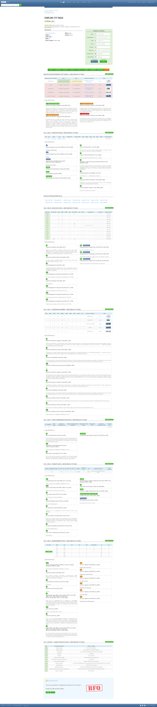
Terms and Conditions (17, 705)
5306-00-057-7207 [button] (49, 200)
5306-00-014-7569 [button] (67, 200)
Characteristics (100, 69)
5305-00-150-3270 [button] (85, 202)
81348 (100, 84)
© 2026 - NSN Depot (150, 705)
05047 (100, 81)
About (78, 2)
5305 (49, 138)
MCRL (51, 69)
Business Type (90, 53)
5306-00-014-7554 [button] (58, 202)
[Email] (48, 692)
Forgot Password (150, 2)
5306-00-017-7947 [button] (76, 202)
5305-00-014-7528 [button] (76, 200)
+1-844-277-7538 (132, 2)
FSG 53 (47, 33)
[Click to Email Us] (49, 551)
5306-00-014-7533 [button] (85, 200)
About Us (9, 705)
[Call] (53, 692)
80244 (100, 96)
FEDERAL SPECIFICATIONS (89, 84)
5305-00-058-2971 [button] (58, 200)
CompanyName (90, 37)
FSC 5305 (52, 33)
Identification (58, 69)
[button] (62, 2)
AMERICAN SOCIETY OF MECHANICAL (89, 81)
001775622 (54, 138)
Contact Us (83, 2)
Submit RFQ (111, 74)
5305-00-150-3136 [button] (94, 202)
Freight (86, 69)
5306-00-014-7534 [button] (94, 200)
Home (74, 2)
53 (45, 138)
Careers (89, 2)
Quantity (91, 47)
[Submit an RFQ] (51, 551)
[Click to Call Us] (46, 551)
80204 (100, 88)
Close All (106, 69)
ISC (79, 69)
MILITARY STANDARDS (89, 92)
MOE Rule (65, 69)
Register (144, 2)
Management (93, 69)
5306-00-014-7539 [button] (103, 200)
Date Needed (90, 56)
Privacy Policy (26, 705)
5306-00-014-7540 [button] (49, 202)
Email (92, 40)
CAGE (72, 69)
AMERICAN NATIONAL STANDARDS (89, 88)
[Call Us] (105, 74)
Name (92, 34)
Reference (91, 50)
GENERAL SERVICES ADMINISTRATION (89, 96)
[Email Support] (107, 74)
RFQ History (68, 2)
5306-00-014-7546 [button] (67, 202)
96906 (100, 92)
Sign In (139, 2)
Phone (92, 43)
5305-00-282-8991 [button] (103, 202)
